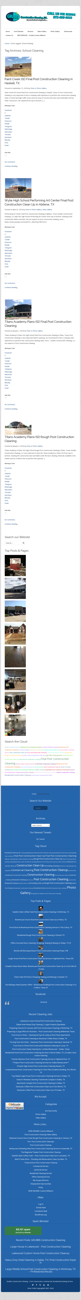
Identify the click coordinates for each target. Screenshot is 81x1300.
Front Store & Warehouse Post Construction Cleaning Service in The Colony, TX (40, 927)
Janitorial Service (40, 1170)
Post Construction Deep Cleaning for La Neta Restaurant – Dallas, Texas (41, 1049)
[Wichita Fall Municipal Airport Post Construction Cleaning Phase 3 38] (15, 679)
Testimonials (68, 31)
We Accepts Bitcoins (41, 1180)
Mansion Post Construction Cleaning (50, 893)
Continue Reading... (11, 166)
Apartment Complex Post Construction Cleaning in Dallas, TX (41, 1083)
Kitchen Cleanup (67, 859)
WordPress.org (41, 1215)
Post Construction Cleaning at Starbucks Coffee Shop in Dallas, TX (41, 1038)
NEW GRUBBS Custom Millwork (40, 1131)
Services (30, 31)
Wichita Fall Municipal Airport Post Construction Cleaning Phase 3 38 (41, 951)
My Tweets (40, 839)
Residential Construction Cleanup (18, 775)
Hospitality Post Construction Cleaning (56, 770)
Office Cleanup (62, 862)
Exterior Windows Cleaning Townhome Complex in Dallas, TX (41, 1079)
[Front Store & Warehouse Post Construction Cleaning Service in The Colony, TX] (15, 611)
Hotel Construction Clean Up (52, 767)
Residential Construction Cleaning (63, 853)
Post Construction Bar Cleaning (37, 752)
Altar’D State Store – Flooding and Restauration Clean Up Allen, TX (41, 1159)
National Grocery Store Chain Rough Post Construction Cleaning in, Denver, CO (40, 1138)
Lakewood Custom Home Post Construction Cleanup (41, 1021)
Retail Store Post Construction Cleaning (44, 853)
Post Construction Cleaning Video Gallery (41, 1134)
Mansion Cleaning (10, 859)
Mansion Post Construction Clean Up (47, 862)
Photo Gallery (55, 31)
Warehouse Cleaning (36, 750)
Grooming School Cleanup (12, 772)
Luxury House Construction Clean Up (45, 772)
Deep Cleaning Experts (27, 767)
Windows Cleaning (28, 859)
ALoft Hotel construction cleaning (45, 764)
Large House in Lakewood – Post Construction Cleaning (40, 1246)
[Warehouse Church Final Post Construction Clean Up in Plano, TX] (15, 588)
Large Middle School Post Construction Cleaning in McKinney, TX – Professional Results (40, 1270)
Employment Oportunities (41, 1184)
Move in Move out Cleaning (18, 770)
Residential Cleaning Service (41, 1173)
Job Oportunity (38, 767)
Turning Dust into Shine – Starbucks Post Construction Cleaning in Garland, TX (40, 1042)
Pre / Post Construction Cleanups (41, 1141)
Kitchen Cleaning (31, 862)
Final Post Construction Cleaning (60, 855)
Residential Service (40, 888)
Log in (40, 1204)
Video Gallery (41, 31)
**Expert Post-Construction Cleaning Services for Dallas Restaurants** (41, 1062)
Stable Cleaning (40, 770)
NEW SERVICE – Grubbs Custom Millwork (31, 35)
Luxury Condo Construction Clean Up (33, 755)
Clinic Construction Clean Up (17, 752)
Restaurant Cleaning (19, 880)
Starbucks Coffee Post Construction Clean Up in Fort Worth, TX (41, 1086)
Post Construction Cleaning (51, 879)
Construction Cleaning (40, 874)
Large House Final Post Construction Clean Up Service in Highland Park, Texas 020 (40, 958)
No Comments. (10, 162)
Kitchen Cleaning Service (12, 747)
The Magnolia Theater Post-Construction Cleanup (41, 1152)
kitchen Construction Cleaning (66, 772)
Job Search (71, 770)
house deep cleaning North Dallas (41, 775)
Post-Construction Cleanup (51, 870)
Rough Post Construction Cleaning (58, 883)
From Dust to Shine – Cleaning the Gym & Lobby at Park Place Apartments (41, 1035)
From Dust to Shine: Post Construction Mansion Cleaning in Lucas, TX (40, 1045)
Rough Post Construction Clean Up (48, 859)
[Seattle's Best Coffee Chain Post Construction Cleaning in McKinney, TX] (15, 565)
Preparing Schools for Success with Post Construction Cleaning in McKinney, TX (40, 1028)
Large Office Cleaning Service (53, 755)
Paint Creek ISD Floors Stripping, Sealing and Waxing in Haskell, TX (40, 977)
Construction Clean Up (30, 865)
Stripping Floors (35, 893)
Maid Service (29, 880)
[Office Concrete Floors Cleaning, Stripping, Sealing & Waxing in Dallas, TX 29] (15, 657)
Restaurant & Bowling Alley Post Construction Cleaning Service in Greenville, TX (40, 1148)
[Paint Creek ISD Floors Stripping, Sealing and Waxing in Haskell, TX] (41, 973)
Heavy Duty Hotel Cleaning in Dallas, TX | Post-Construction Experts (40, 1261)
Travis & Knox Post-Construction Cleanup (40, 1163)
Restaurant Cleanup (11, 883)
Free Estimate (18, 31)
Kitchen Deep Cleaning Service (25, 764)
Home (8, 31)
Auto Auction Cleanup (27, 772)
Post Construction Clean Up (62, 875)
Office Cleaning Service (41, 1177)
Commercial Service (40, 1166)
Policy (40, 1187)
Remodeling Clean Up (36, 883)
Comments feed (41, 1211)
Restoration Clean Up (20, 862)
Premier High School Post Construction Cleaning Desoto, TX (41, 1066)
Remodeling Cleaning (51, 866)
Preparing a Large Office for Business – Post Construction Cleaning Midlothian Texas (41, 1031)
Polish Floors (31, 770)
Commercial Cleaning (22, 870)
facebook (40, 994)
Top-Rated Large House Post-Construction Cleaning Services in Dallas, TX (41, 1076)
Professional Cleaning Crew (51, 750)
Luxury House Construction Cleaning (29, 759)
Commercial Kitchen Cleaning (56, 752)
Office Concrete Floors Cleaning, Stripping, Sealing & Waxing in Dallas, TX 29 (41, 943)
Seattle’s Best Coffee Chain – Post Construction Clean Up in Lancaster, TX (41, 1156)
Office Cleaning (22, 853)
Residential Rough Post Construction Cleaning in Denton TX (40, 935)
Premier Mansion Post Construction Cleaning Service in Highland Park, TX (41, 1059)
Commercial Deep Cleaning (50, 747)
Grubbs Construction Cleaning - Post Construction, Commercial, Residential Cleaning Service (40, 1281)
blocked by (23, 1230)
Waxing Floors (30, 853)
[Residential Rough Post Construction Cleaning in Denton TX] (15, 634)
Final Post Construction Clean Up (29, 855)
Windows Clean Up (23, 883)
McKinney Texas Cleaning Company (31, 747)
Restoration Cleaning (65, 866)
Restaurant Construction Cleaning (16, 875)
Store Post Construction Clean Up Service (56, 888)
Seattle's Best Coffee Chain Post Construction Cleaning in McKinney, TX (41, 912)
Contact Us (9, 35)
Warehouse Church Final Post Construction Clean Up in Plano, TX (41, 919)
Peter (32, 88)
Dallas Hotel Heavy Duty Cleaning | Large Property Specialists (40, 1024)
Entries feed (41, 1207)
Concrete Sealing (23, 750)
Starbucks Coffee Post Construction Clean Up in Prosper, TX (41, 1090)
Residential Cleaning (11, 853)
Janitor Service (72, 880)
